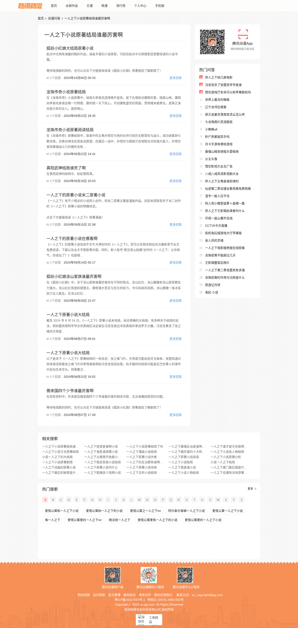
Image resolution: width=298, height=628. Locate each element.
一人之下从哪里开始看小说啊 (102, 457)
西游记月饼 (212, 285)
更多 (251, 488)
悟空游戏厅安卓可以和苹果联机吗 (228, 92)
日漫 (90, 5)
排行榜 (120, 5)
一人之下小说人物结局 (183, 472)
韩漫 (104, 5)
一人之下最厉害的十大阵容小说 (186, 451)
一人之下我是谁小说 (182, 467)
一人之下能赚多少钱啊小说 (102, 472)
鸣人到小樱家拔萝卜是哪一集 (225, 203)
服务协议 (129, 595)
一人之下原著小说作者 (141, 457)
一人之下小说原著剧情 (57, 462)
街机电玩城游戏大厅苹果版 (223, 233)
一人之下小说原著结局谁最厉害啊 (60, 446)
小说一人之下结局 (223, 462)
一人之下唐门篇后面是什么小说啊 (229, 467)
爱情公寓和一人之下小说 (62, 510)
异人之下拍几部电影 (219, 77)
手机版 (159, 5)
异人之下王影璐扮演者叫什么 (225, 211)
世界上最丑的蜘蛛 (217, 99)
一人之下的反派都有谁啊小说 (144, 462)
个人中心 (140, 5)
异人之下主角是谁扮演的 (222, 181)
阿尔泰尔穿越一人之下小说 (186, 510)
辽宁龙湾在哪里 (215, 107)
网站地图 (84, 595)
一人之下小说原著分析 (226, 457)
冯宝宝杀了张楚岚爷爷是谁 (223, 85)
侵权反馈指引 (163, 595)
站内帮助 (99, 595)
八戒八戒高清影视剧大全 (222, 173)
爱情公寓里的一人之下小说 (203, 520)
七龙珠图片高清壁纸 (219, 122)
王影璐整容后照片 (217, 262)
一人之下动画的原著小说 (59, 467)
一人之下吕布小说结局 (141, 472)
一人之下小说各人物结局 (227, 451)
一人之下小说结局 (180, 462)
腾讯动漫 (30, 5)
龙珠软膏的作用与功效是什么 (225, 277)
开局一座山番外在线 (219, 218)
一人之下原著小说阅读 (183, 457)
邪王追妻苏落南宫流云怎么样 (225, 114)
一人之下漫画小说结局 (141, 451)
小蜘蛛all (211, 129)
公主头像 (211, 159)
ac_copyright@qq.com (207, 595)
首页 (54, 5)
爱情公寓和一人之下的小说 (104, 510)
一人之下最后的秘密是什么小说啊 (60, 472)
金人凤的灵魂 (214, 240)
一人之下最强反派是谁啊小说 (186, 446)
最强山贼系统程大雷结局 (222, 151)
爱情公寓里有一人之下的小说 (157, 520)
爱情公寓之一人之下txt (145, 510)
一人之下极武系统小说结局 (102, 462)
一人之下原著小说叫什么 (101, 467)
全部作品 (72, 5)
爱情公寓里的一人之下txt (84, 520)
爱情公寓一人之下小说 (227, 510)
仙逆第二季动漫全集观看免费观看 (228, 188)
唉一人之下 (52, 520)
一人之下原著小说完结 (141, 467)
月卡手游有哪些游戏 (219, 144)
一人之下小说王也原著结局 (60, 451)
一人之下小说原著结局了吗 (144, 446)
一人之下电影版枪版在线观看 (225, 248)
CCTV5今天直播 (216, 225)
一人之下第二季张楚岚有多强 (225, 270)
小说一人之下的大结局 (57, 457)
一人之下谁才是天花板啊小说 (229, 446)
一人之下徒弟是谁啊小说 (101, 446)
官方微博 (114, 595)
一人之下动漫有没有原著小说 (229, 472)
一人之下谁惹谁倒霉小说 (101, 451)
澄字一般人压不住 (217, 196)
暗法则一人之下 (119, 520)
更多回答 (176, 78)
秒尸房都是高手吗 (217, 136)
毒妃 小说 (211, 292)
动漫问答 (54, 18)
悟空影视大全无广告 (219, 166)
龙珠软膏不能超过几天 (220, 255)
